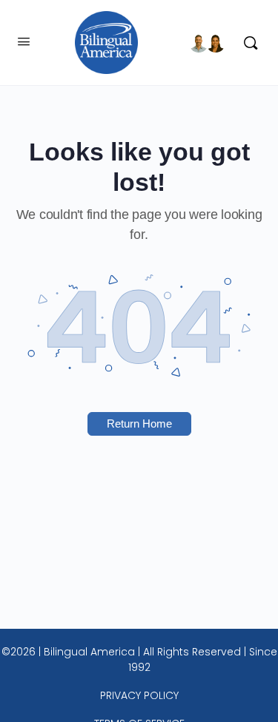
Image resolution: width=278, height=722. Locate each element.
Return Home (139, 423)
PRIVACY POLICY (139, 695)
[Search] (246, 42)
